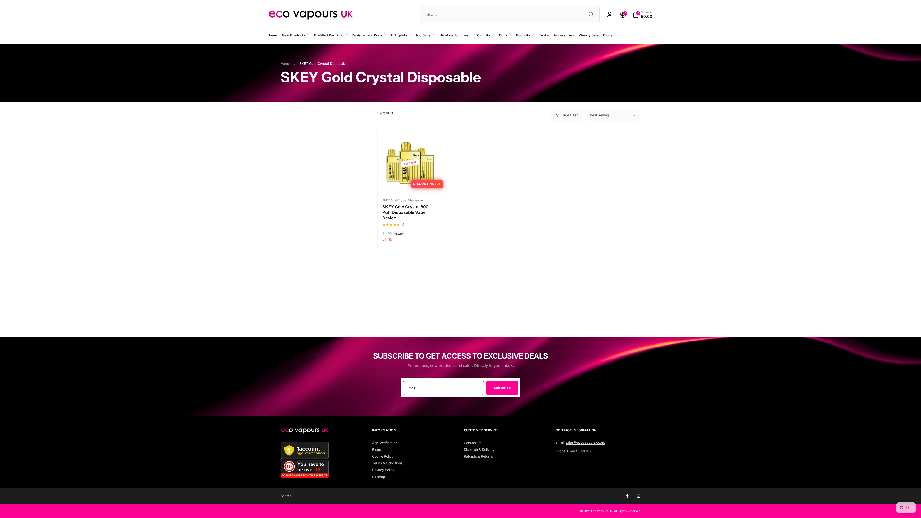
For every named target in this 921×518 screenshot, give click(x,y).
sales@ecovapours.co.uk (585, 442)
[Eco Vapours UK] (305, 432)
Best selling (599, 115)
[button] (295, 35)
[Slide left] (143, 44)
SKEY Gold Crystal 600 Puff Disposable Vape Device (405, 212)
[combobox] (510, 14)
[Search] (591, 14)
